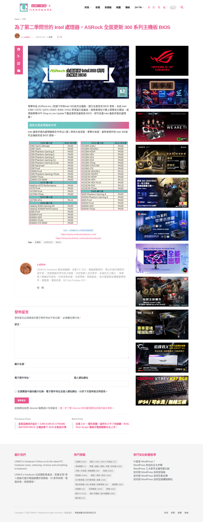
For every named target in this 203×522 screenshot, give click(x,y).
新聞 (98, 7)
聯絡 (127, 7)
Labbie (27, 37)
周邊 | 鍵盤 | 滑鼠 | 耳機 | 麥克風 (106, 466)
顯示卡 (80, 493)
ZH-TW (138, 7)
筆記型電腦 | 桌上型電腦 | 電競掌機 (91, 484)
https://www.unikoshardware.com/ (78, 234)
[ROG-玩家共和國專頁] (162, 62)
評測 (87, 7)
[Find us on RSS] (164, 7)
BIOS (58, 242)
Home (17, 19)
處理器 (117, 484)
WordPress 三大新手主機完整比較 (151, 468)
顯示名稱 (20, 364)
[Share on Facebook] (19, 49)
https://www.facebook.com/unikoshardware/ (78, 238)
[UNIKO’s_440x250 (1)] (162, 161)
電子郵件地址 (22, 378)
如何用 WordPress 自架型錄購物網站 (153, 479)
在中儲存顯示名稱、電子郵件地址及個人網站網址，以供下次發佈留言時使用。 (63, 391)
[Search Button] (182, 7)
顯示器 (80, 498)
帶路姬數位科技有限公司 (85, 513)
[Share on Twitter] (19, 56)
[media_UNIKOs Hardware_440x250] (162, 293)
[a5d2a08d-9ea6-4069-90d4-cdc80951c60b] (162, 194)
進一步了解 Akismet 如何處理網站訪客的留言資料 (86, 408)
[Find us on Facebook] (149, 7)
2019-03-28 (40, 37)
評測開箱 (95, 489)
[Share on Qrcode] (19, 63)
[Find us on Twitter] (159, 7)
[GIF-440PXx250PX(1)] (162, 392)
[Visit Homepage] (38, 7)
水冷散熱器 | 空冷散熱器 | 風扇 (90, 480)
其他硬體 (80, 466)
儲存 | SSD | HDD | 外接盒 (103, 462)
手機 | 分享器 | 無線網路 (87, 471)
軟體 (118, 7)
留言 (18, 324)
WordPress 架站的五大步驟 (147, 465)
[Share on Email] (19, 70)
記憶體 (80, 489)
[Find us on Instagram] (154, 7)
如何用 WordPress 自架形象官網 (150, 476)
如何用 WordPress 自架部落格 (149, 472)
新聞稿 (108, 7)
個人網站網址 (81, 378)
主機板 (38, 242)
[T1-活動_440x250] (162, 128)
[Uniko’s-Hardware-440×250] (162, 359)
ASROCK (48, 242)
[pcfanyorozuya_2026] (162, 95)
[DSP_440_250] (162, 260)
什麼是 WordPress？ (144, 461)
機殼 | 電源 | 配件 (101, 475)
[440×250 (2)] (162, 227)
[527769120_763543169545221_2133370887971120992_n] (162, 326)
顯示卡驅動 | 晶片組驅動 (102, 493)
